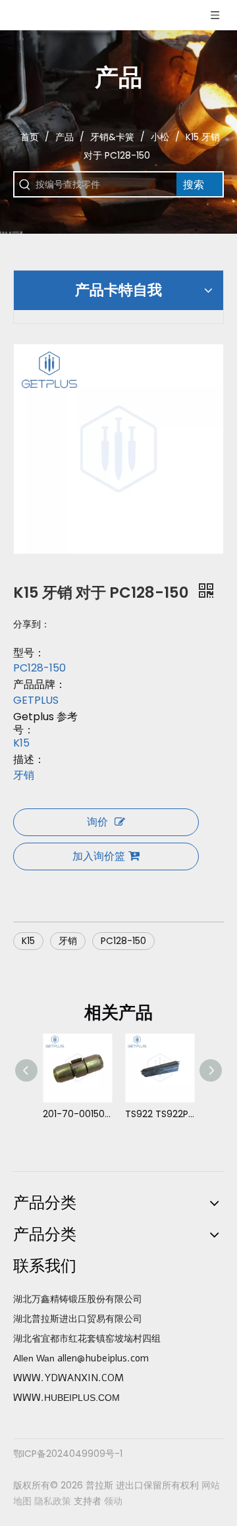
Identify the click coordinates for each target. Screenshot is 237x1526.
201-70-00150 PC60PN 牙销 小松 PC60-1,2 (77, 1113)
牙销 (68, 940)
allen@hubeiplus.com (103, 1358)
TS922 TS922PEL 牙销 (159, 1113)
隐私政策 (52, 1501)
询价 (97, 821)
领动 (113, 1501)
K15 (28, 940)
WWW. (28, 1397)
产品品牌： (39, 684)
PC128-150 (123, 940)
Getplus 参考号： (45, 723)
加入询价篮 (98, 856)
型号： (29, 653)
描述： (29, 759)
